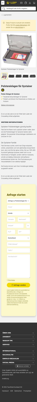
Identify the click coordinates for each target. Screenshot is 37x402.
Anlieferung (5, 379)
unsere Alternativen (21, 25)
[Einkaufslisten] (25, 3)
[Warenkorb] (34, 3)
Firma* (10, 207)
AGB (11, 391)
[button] (2, 3)
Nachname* (22, 219)
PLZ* (9, 232)
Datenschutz (18, 391)
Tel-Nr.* (10, 250)
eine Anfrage (19, 27)
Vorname (11, 219)
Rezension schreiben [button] (23, 366)
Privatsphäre (27, 391)
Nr (28, 226)
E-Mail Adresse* (13, 244)
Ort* (20, 232)
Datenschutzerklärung (12, 304)
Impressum (5, 391)
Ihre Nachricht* (12, 256)
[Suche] (4, 8)
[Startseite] (12, 2)
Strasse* (10, 226)
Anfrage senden (19, 285)
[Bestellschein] (21, 3)
